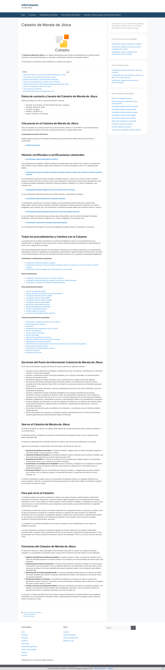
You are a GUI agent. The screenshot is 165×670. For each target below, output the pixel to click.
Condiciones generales (29, 646)
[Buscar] (133, 628)
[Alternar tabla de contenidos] (67, 72)
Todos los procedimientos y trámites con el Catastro (42, 82)
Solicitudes (29, 326)
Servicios (24, 635)
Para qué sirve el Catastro (33, 89)
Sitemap (24, 655)
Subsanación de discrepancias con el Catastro (42, 328)
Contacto (24, 641)
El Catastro (32, 15)
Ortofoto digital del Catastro (35, 311)
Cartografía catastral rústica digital (38, 302)
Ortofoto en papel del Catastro (36, 309)
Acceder (66, 632)
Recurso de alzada (32, 335)
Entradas (24, 638)
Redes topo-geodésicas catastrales (38, 306)
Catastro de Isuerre (29, 616)
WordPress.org (68, 641)
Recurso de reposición (33, 331)
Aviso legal (25, 644)
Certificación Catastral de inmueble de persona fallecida (45, 282)
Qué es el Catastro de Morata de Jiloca (37, 86)
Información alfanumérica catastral (38, 304)
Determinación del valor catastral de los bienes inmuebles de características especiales (56, 344)
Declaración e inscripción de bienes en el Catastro (43, 322)
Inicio (23, 15)
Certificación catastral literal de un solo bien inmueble (44, 278)
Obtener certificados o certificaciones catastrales (41, 79)
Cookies (24, 652)
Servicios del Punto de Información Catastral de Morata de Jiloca (46, 84)
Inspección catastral (33, 350)
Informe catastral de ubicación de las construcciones (44, 293)
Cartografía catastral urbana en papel (39, 295)
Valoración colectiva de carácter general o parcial (43, 339)
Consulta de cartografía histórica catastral (40, 313)
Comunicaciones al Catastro (35, 324)
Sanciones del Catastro (34, 352)
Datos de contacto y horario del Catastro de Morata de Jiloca (45, 75)
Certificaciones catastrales (48, 15)
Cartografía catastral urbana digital (38, 298)
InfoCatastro (29, 5)
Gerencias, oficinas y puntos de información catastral (102, 15)
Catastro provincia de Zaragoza (32, 612)
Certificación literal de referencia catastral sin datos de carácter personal (51, 280)
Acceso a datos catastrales (35, 333)
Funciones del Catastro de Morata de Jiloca (39, 91)
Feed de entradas (69, 635)
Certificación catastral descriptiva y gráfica (40, 263)
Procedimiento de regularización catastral (40, 348)
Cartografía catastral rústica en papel (39, 300)
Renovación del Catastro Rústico (37, 346)
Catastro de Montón (29, 614)
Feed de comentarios (70, 638)
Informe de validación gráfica (36, 291)
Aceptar (110, 668)
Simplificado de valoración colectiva (38, 342)
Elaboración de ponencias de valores (38, 337)
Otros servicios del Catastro (70, 15)
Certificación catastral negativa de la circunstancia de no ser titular (49, 269)
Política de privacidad (28, 649)
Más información (100, 668)
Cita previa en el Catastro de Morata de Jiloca (40, 77)
